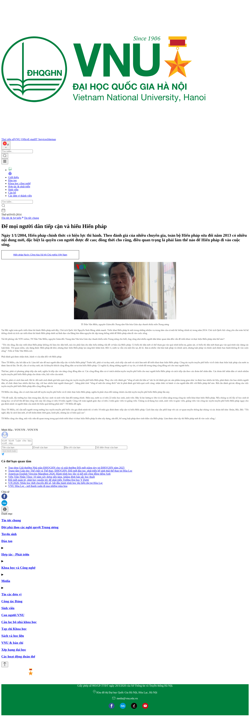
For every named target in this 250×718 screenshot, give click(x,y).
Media (5, 581)
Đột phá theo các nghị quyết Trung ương (30, 527)
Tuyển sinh (9, 534)
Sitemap (51, 139)
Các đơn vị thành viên (20, 195)
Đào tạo (12, 180)
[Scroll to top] (4, 664)
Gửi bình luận (9, 451)
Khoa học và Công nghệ (18, 567)
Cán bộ (12, 192)
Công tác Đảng (11, 601)
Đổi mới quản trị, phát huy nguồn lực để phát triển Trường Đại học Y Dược (48, 479)
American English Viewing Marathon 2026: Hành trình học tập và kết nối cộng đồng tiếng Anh (59, 473)
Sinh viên (13, 189)
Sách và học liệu (12, 636)
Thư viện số (7, 139)
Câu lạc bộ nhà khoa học (19, 622)
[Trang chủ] (103, 136)
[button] (125, 496)
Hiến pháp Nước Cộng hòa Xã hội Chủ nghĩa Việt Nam (40, 254)
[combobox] (5, 145)
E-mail (31, 139)
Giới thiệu (13, 177)
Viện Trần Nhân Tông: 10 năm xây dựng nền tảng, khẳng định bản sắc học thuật (51, 476)
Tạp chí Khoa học (14, 629)
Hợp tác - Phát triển (15, 554)
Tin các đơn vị (11, 594)
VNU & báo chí (12, 642)
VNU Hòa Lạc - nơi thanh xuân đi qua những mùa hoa (37, 486)
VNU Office (21, 139)
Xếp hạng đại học (13, 649)
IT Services (41, 139)
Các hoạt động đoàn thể (18, 656)
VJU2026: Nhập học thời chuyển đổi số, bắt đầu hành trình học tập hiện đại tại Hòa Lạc (55, 482)
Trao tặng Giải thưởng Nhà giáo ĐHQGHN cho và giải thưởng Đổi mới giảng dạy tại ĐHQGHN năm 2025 (66, 467)
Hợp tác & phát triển (19, 186)
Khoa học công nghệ (19, 183)
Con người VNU (12, 615)
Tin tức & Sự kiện (11, 217)
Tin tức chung (31, 217)
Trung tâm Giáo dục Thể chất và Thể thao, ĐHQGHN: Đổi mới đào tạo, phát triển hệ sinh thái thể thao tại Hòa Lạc (70, 470)
